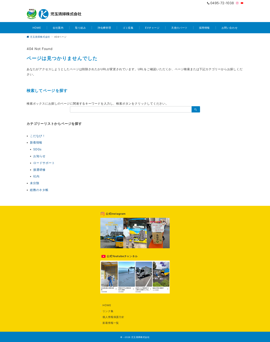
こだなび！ (37, 136)
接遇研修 (39, 169)
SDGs (37, 149)
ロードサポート (44, 163)
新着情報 (36, 142)
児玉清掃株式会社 (140, 337)
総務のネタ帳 (39, 190)
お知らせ (39, 156)
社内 (36, 176)
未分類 (34, 183)
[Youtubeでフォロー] (242, 3)
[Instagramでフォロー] (237, 3)
